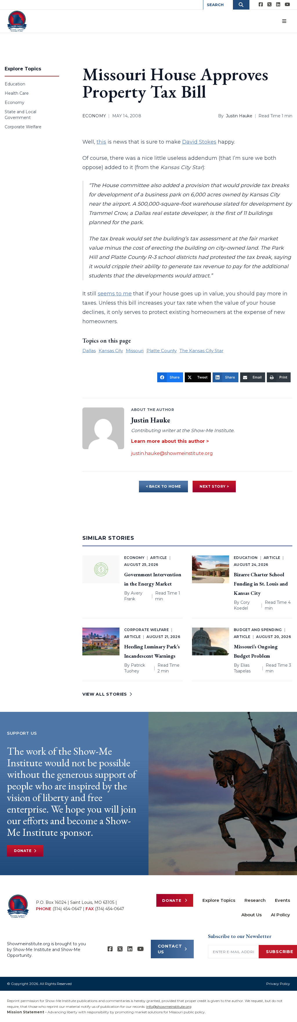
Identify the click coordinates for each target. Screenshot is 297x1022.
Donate (23, 851)
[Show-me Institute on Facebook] (261, 4)
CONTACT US (170, 949)
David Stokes (199, 142)
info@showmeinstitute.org (168, 1006)
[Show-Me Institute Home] (17, 21)
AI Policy (280, 914)
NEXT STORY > (214, 486)
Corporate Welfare (23, 126)
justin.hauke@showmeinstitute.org (172, 453)
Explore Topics (218, 900)
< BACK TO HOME (163, 486)
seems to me (115, 293)
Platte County (161, 350)
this (101, 142)
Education (15, 84)
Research (255, 900)
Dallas (89, 350)
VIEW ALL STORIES (104, 694)
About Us (251, 914)
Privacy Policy (278, 983)
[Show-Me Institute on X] (269, 4)
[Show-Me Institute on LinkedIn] (278, 4)
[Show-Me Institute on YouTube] (287, 4)
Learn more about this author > (170, 441)
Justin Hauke (239, 115)
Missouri (135, 350)
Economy (14, 102)
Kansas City (111, 350)
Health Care (17, 93)
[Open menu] (284, 21)
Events (282, 900)
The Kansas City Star (201, 350)
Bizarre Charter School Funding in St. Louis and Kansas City (261, 583)
